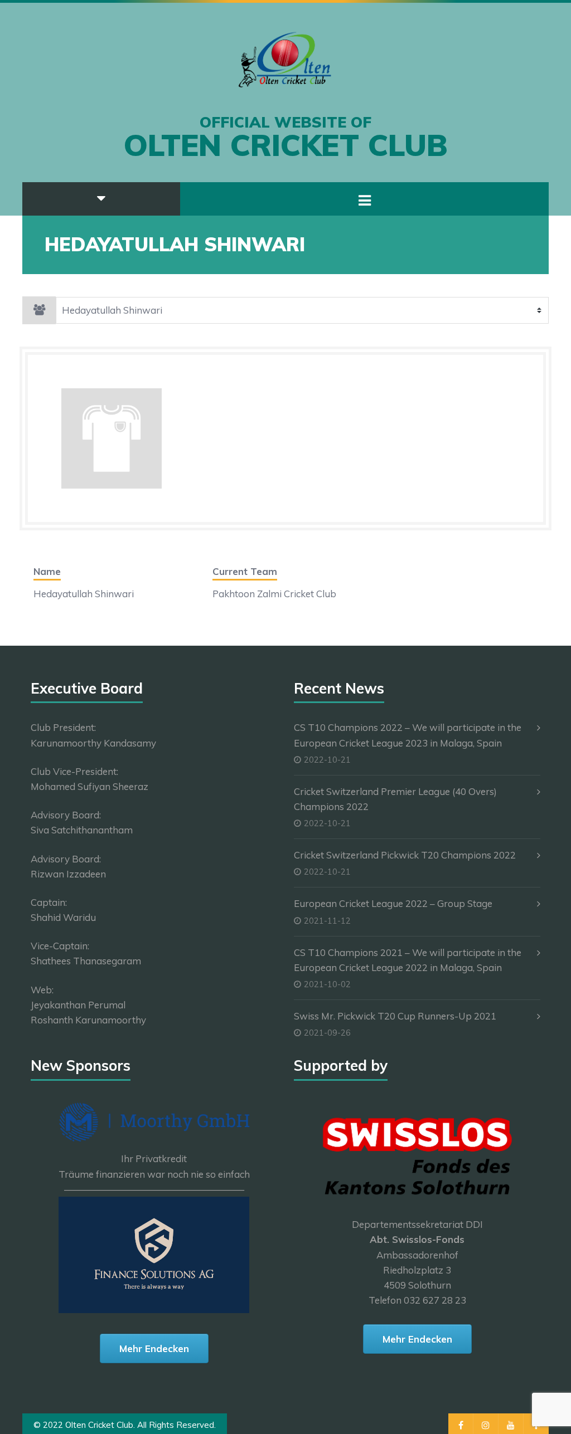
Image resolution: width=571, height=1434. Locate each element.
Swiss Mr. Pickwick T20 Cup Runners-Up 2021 (395, 1016)
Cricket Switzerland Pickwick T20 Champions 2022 (405, 855)
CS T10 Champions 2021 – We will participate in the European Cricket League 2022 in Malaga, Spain (407, 960)
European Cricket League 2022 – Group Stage (393, 903)
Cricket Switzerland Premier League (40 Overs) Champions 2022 (395, 799)
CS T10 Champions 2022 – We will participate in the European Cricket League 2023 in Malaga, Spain (407, 734)
